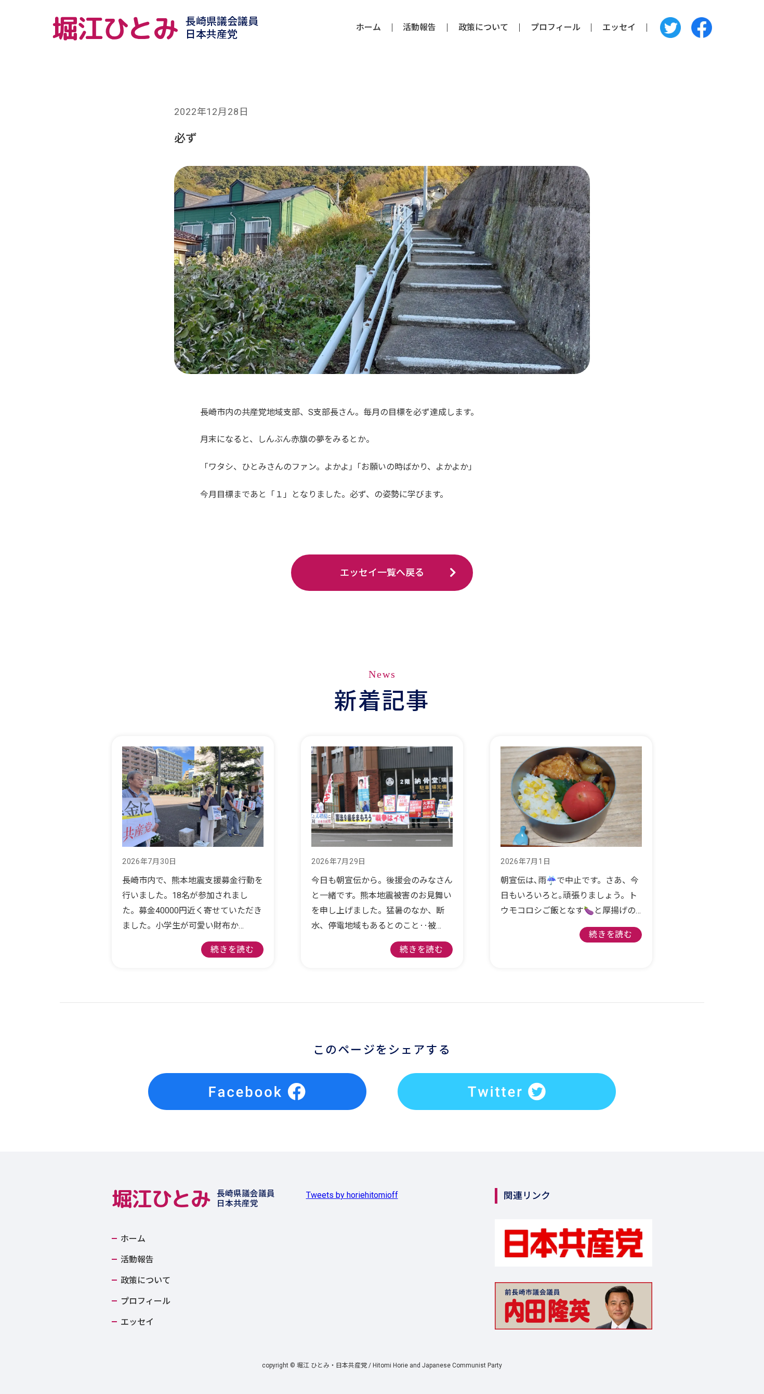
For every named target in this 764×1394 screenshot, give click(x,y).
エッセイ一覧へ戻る (382, 572)
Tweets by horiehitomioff (352, 1195)
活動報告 (419, 27)
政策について (483, 27)
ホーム (368, 27)
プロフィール (556, 27)
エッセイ (619, 27)
